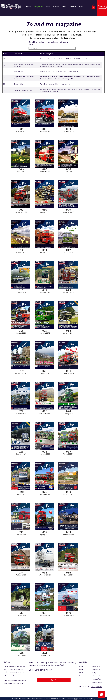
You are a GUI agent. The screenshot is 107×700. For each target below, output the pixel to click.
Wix (75, 699)
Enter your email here (40, 670)
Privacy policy (97, 682)
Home (81, 666)
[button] (93, 7)
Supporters (69, 38)
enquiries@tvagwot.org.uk (17, 680)
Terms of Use (81, 699)
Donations (96, 666)
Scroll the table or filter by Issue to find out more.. (49, 43)
